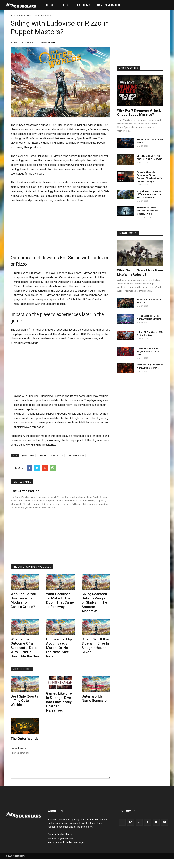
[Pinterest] (139, 822)
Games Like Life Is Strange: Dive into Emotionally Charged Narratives (59, 701)
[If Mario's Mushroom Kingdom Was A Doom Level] (125, 355)
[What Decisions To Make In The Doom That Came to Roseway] (60, 582)
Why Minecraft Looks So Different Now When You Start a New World (149, 194)
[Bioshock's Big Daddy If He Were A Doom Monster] (125, 372)
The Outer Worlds (46, 42)
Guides (64, 5)
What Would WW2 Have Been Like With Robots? (140, 272)
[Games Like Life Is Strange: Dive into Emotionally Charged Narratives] (60, 682)
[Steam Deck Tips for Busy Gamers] (125, 146)
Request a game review (61, 838)
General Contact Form (60, 834)
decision (42, 456)
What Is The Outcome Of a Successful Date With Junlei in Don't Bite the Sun (25, 647)
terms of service (99, 819)
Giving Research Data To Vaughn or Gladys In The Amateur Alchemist (94, 602)
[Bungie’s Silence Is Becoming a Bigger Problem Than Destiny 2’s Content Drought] (125, 181)
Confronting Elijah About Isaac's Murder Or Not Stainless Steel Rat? (60, 647)
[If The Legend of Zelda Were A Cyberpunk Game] (125, 323)
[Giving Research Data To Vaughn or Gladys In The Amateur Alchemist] (96, 582)
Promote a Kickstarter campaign (66, 842)
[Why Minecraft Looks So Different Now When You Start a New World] (125, 198)
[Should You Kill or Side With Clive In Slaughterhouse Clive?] (96, 627)
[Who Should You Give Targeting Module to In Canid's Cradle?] (25, 582)
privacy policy (60, 823)
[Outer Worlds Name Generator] (96, 684)
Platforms (83, 5)
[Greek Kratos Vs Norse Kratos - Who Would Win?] (125, 164)
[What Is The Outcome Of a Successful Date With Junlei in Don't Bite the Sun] (25, 627)
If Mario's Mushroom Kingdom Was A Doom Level (148, 351)
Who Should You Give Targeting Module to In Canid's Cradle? (23, 600)
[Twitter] (156, 822)
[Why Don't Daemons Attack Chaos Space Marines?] (140, 90)
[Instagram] (130, 822)
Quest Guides (27, 456)
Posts (49, 5)
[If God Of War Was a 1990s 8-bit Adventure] (125, 339)
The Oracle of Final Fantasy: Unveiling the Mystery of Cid (147, 211)
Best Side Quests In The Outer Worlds (24, 700)
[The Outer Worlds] (25, 726)
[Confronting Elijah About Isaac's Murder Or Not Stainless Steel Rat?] (60, 627)
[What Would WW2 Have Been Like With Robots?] (140, 253)
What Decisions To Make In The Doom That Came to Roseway (60, 600)
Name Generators (108, 5)
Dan (15, 42)
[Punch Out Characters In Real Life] (125, 306)
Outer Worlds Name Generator (95, 698)
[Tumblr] (147, 822)
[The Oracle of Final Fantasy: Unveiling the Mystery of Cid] (125, 214)
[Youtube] (164, 822)
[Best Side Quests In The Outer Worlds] (25, 684)
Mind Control (57, 456)
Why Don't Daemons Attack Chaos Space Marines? (139, 112)
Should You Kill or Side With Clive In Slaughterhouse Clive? (95, 645)
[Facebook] (122, 822)
